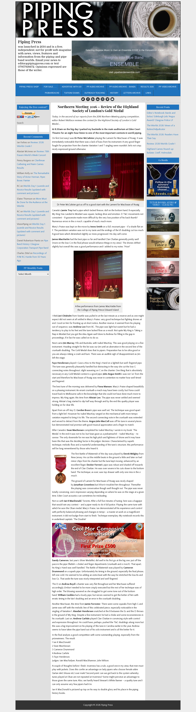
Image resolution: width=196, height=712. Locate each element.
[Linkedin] (98, 99)
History (114, 93)
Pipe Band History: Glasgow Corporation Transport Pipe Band (33, 244)
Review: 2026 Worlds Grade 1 (161, 143)
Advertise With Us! (72, 87)
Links (148, 93)
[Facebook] (88, 99)
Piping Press (29, 41)
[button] (125, 60)
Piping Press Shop (29, 87)
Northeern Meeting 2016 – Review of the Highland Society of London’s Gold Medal (98, 109)
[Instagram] (102, 99)
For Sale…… (50, 87)
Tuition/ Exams (71, 93)
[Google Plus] (93, 99)
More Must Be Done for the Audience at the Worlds (32, 202)
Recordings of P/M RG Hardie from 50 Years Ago (32, 257)
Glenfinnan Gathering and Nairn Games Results (31, 164)
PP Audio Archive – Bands (122, 87)
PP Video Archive (167, 87)
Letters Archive (132, 93)
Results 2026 (147, 87)
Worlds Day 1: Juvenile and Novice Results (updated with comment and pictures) (33, 190)
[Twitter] (83, 99)
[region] (125, 60)
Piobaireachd (52, 93)
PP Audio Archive (95, 87)
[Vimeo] (107, 99)
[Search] (44, 128)
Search (20, 123)
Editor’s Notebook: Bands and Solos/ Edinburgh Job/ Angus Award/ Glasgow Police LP (161, 117)
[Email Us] (112, 99)
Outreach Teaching (95, 93)
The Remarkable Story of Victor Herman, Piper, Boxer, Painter (33, 177)
